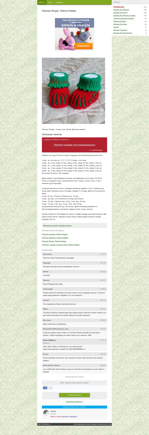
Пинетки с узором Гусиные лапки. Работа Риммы (61, 245)
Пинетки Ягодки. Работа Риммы (54, 241)
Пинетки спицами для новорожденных (74, 145)
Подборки (59, 2)
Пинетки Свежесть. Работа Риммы (55, 238)
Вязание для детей (50, 225)
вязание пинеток (65, 225)
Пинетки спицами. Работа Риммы (55, 234)
